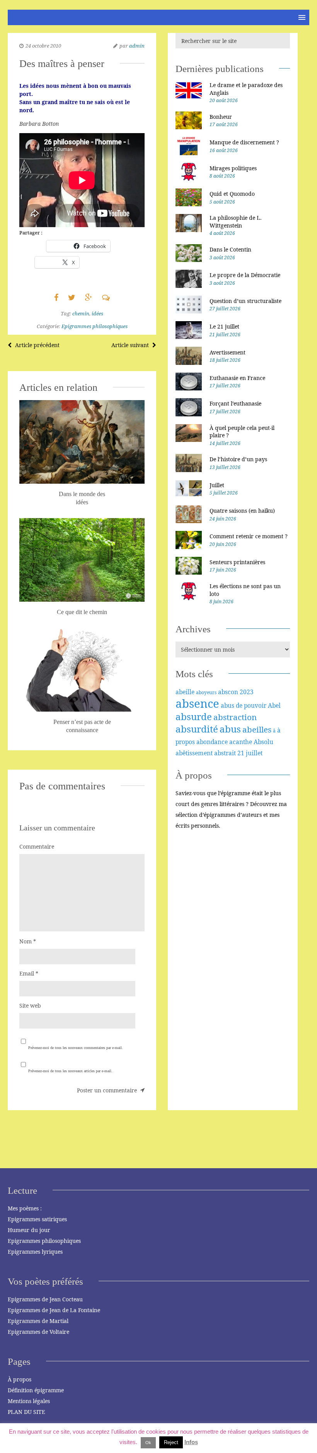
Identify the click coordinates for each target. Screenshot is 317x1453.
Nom (27, 941)
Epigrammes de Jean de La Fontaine (54, 1310)
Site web (30, 1005)
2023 (247, 692)
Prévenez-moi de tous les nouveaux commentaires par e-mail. (75, 1048)
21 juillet (249, 753)
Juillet (217, 485)
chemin (80, 313)
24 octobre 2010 (43, 45)
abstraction (235, 717)
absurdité (197, 728)
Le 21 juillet (224, 326)
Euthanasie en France (237, 378)
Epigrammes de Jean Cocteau (45, 1299)
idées (97, 313)
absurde (194, 716)
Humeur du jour (29, 1230)
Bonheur (221, 116)
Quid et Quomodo (232, 193)
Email (28, 973)
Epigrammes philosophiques (94, 326)
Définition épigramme (36, 1390)
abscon (228, 692)
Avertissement (227, 352)
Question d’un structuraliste (245, 301)
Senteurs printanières (237, 562)
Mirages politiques (233, 168)
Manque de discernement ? (244, 142)
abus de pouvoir (243, 705)
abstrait (225, 753)
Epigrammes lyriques (35, 1251)
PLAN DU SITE (26, 1411)
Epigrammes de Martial (38, 1321)
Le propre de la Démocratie (245, 275)
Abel (274, 705)
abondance (212, 742)
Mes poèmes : (25, 1208)
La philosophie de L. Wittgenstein (236, 221)
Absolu (263, 742)
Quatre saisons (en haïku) (242, 510)
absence (197, 703)
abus (230, 728)
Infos (191, 1442)
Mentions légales (29, 1401)
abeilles (256, 729)
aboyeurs (206, 692)
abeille (185, 692)
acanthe (240, 742)
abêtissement (194, 753)
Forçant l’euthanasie (235, 403)
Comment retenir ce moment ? (249, 536)
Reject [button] (171, 1442)
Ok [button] (148, 1442)
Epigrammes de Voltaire (38, 1331)
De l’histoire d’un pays (238, 459)
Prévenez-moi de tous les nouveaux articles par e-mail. (70, 1071)
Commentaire (36, 846)
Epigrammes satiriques (37, 1219)
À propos (19, 1379)
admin (137, 45)
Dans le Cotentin (230, 249)
